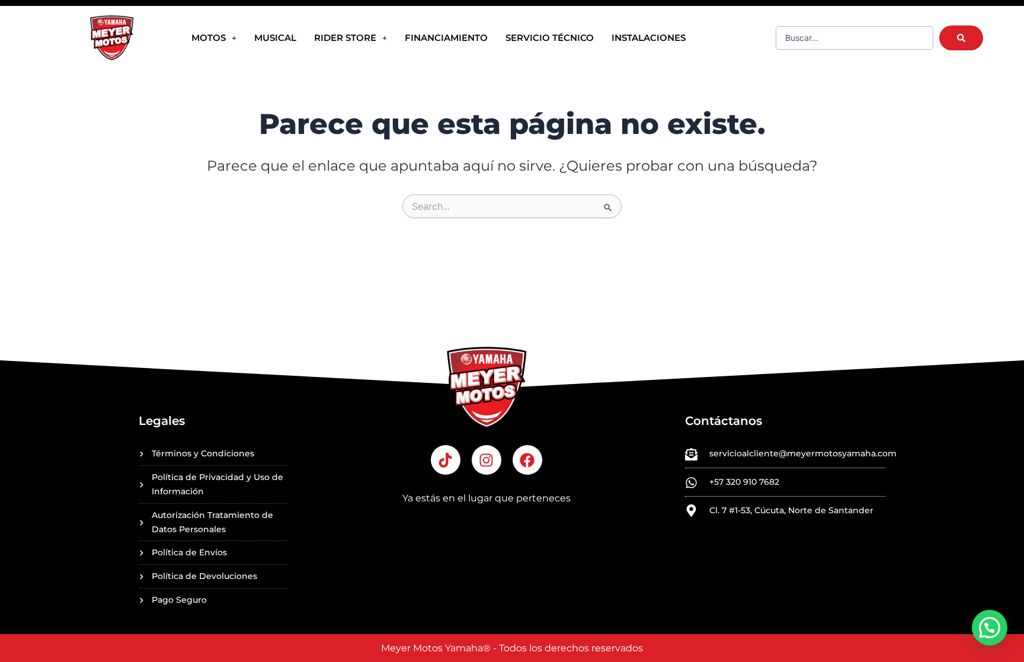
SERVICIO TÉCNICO (549, 37)
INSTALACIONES (649, 37)
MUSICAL (275, 37)
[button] (989, 627)
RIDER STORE (345, 37)
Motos (208, 37)
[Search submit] (961, 37)
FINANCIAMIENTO (446, 37)
